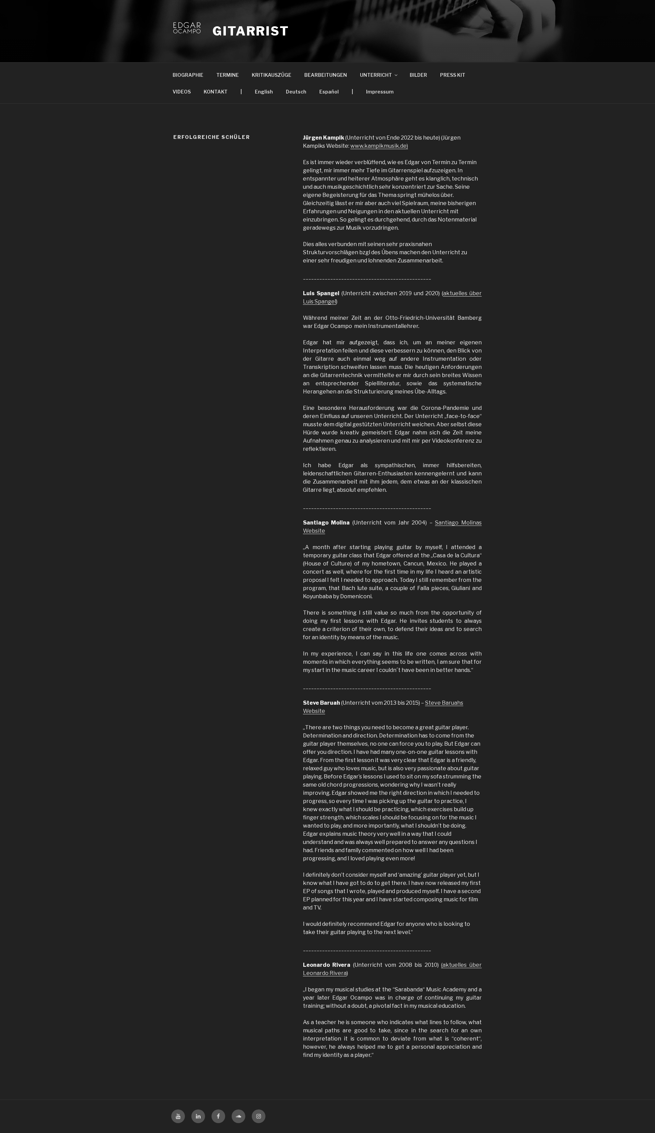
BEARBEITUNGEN (325, 75)
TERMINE (227, 75)
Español (329, 92)
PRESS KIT (452, 75)
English (264, 92)
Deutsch (296, 92)
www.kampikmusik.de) (379, 146)
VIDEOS (182, 92)
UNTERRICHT (376, 75)
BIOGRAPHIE (188, 75)
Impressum (380, 92)
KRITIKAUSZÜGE (271, 75)
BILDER (418, 75)
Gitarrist (251, 31)
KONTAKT (216, 92)
